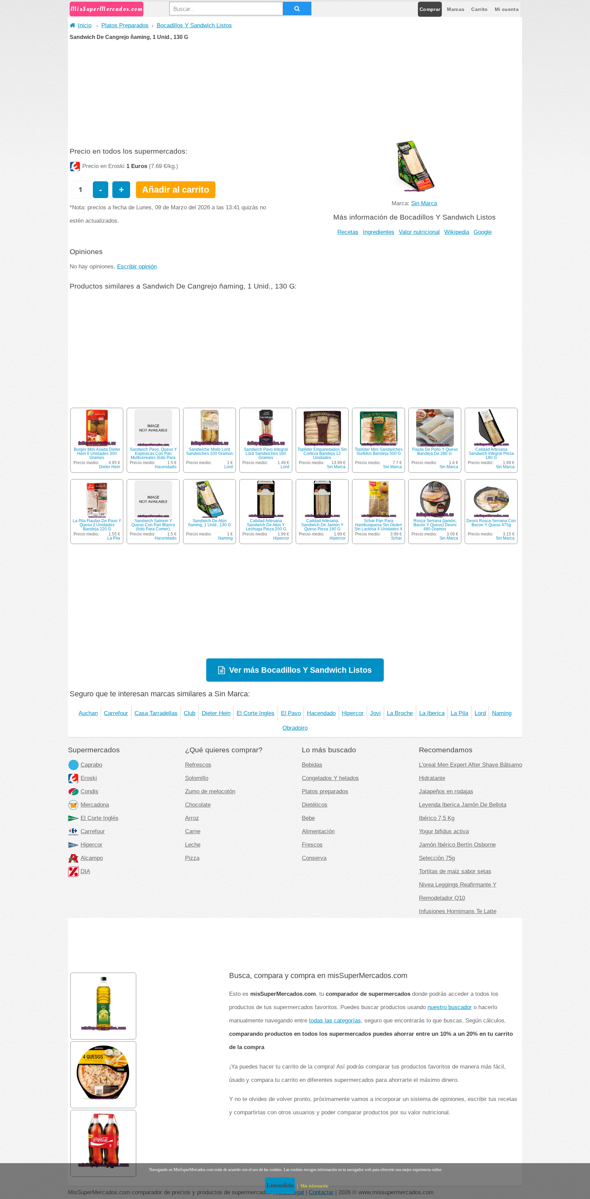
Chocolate (198, 804)
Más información (314, 1186)
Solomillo (196, 778)
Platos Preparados (125, 25)
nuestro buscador (449, 1007)
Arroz (192, 817)
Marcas (455, 9)
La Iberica (432, 713)
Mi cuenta (507, 9)
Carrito (479, 9)
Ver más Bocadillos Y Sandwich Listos (300, 670)
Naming (225, 538)
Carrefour (116, 713)
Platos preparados (325, 791)
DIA (85, 871)
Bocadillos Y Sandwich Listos (194, 25)
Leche (192, 844)
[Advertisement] (295, 91)
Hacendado (166, 467)
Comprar (430, 9)
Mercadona (95, 804)
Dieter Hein (109, 467)
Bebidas (312, 764)
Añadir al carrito (175, 189)
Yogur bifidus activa (444, 831)
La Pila (113, 538)
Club (189, 713)
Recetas (348, 231)
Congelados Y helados (330, 778)
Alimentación (318, 831)
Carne (192, 831)
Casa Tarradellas (156, 713)
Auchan (88, 713)
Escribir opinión (137, 266)
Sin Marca (424, 203)
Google (483, 231)
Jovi (375, 713)
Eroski (89, 778)
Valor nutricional (419, 231)
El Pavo (291, 713)
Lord (228, 467)
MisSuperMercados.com (106, 9)
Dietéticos (314, 804)
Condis (89, 791)
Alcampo (92, 857)
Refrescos (198, 764)
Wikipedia (456, 231)
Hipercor (281, 538)
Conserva (314, 857)
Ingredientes (378, 231)
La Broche (400, 713)
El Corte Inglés (99, 817)
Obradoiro (295, 727)
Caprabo (91, 764)
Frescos (312, 844)
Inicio (85, 25)
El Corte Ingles (256, 713)
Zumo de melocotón (210, 791)
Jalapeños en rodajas (446, 791)
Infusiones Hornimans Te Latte (457, 911)
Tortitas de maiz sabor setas (455, 871)
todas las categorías (335, 1020)
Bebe (308, 817)
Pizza (192, 857)
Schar (396, 538)
